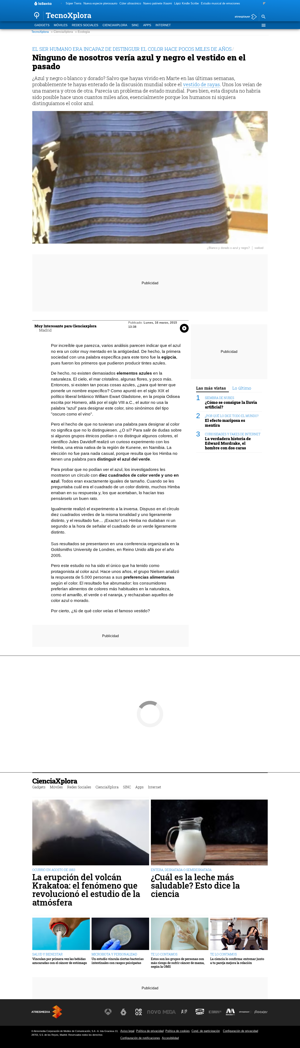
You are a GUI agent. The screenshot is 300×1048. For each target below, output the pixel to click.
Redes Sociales (85, 25)
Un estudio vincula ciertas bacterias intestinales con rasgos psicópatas (118, 961)
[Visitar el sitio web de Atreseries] (184, 1012)
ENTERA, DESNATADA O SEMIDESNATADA (181, 870)
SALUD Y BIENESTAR (47, 954)
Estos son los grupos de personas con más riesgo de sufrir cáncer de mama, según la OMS (177, 962)
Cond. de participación (206, 1031)
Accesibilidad (170, 1038)
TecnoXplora (40, 31)
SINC (135, 25)
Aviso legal (127, 1031)
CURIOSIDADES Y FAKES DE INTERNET (232, 434)
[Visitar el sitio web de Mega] (169, 1012)
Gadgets (41, 25)
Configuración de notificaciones (140, 1038)
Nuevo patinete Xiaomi (157, 3)
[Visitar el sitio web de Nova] (154, 1012)
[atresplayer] (244, 17)
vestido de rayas (201, 84)
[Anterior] (61, 3)
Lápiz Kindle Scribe (186, 3)
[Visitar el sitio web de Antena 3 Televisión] (108, 1012)
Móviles (60, 25)
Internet (163, 25)
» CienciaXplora (62, 31)
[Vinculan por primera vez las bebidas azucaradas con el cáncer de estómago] (61, 934)
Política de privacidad (150, 1031)
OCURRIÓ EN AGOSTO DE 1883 (53, 870)
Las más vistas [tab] (211, 388)
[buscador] (263, 17)
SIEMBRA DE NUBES (219, 398)
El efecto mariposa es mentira (225, 423)
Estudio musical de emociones (220, 3)
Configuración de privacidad (240, 1031)
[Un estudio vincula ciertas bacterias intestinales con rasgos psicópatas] (120, 934)
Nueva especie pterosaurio (100, 3)
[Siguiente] (264, 3)
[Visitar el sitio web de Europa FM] (215, 1012)
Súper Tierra (73, 3)
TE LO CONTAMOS (164, 954)
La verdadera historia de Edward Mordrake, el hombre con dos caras (228, 443)
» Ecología (82, 31)
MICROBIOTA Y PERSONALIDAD (114, 954)
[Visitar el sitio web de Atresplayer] (245, 1012)
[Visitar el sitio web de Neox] (138, 1012)
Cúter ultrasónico (130, 3)
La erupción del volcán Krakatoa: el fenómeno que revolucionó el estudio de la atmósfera (86, 890)
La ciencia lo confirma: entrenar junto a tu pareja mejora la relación (237, 961)
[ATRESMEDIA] (46, 1012)
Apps (147, 25)
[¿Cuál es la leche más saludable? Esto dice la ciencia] (209, 833)
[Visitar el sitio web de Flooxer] (260, 1012)
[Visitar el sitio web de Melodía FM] (230, 1012)
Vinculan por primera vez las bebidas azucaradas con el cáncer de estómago (59, 961)
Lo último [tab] (241, 388)
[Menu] (263, 25)
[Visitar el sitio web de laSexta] (123, 1012)
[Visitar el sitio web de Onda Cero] (199, 1012)
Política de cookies (177, 1031)
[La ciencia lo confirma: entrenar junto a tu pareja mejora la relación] (239, 934)
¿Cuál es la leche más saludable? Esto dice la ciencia (195, 885)
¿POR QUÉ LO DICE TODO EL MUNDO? (231, 416)
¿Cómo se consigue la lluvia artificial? (231, 404)
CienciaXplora (115, 25)
